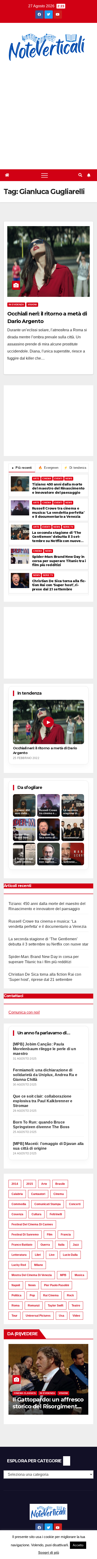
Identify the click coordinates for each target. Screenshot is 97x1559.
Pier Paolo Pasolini (56, 1285)
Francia (66, 1234)
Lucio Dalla (70, 1254)
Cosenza (17, 1214)
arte (44, 1184)
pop (32, 1295)
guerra (45, 1244)
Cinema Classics (25, 1393)
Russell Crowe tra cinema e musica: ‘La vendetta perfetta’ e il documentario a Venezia (58, 512)
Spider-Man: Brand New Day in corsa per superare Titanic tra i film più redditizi (59, 561)
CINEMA (46, 478)
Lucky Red (19, 1265)
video (76, 1315)
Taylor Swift (55, 1305)
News (32, 1285)
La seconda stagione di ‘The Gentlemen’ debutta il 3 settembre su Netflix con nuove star (56, 537)
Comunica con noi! (24, 1012)
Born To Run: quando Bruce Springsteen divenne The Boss (41, 1124)
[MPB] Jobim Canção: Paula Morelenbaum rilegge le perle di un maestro (44, 1049)
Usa (61, 1315)
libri (38, 1254)
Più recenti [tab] (22, 467)
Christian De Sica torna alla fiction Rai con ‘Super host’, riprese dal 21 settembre (59, 585)
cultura (36, 1214)
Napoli (16, 1285)
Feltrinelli (56, 1214)
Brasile (60, 1184)
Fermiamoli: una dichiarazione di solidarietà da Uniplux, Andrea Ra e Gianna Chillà (45, 1075)
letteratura (19, 1254)
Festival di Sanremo (25, 1234)
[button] (80, 175)
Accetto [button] (78, 1545)
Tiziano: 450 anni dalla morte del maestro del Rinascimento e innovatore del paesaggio (58, 488)
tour (14, 1315)
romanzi (34, 1305)
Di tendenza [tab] (75, 467)
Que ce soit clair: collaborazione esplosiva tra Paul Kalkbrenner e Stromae (42, 1101)
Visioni (32, 304)
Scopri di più (48, 1553)
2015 (29, 1184)
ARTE (36, 478)
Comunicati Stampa (47, 1204)
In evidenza (16, 304)
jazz (76, 1244)
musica (79, 1275)
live (52, 1254)
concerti (75, 1204)
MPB (63, 1275)
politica (16, 1295)
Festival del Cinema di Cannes (32, 1224)
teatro (76, 1305)
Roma (16, 1305)
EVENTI (58, 478)
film (50, 1234)
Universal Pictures (38, 1315)
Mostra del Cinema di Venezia (32, 1275)
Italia (61, 1244)
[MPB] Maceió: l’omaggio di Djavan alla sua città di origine (48, 1146)
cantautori (38, 1194)
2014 (15, 1184)
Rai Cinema (51, 1295)
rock (70, 1295)
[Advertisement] (48, 112)
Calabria (17, 1194)
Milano (38, 1265)
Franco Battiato (22, 1244)
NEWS (68, 478)
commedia (19, 1204)
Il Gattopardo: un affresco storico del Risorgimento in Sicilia (48, 1406)
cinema (58, 1194)
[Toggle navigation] (44, 175)
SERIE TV (68, 527)
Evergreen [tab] (48, 467)
